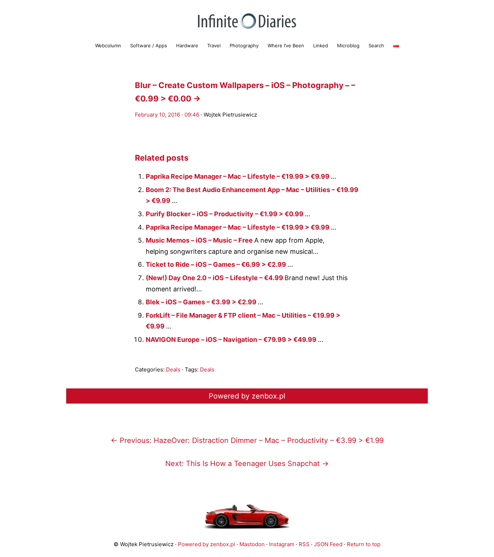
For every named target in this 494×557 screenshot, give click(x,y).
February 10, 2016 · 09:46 (167, 114)
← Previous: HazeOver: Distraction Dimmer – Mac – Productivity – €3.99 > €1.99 (247, 440)
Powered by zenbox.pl (247, 396)
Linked (320, 45)
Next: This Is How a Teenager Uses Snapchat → (247, 463)
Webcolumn (108, 45)
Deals (173, 369)
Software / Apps (148, 45)
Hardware (187, 45)
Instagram (281, 544)
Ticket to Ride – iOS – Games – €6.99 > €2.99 (217, 264)
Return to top (363, 544)
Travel (214, 45)
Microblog (348, 45)
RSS (304, 544)
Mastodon (252, 544)
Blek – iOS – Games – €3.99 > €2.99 (202, 302)
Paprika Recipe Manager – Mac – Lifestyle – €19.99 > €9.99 (238, 176)
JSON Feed (328, 544)
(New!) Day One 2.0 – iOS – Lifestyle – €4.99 (215, 278)
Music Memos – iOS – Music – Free (200, 240)
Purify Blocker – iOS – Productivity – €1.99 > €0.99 (225, 214)
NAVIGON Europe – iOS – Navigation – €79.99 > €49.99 (232, 339)
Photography (244, 45)
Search (376, 45)
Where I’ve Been (286, 45)
